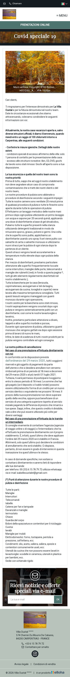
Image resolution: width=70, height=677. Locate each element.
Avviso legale (21, 664)
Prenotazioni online (35, 24)
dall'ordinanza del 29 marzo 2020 (25, 360)
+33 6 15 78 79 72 (34, 643)
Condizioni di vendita (44, 664)
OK (57, 599)
